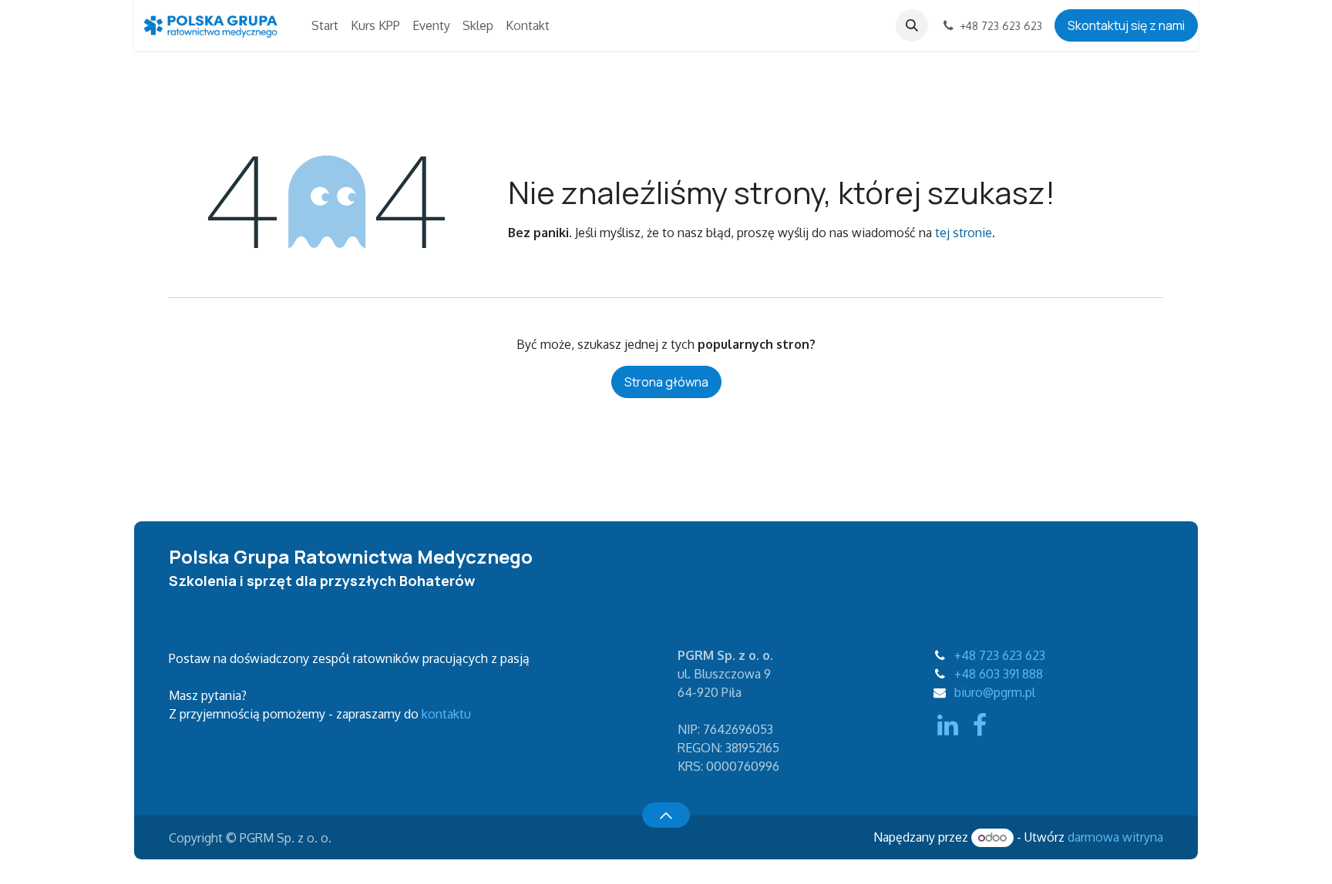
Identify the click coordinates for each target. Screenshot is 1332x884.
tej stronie (963, 232)
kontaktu (446, 714)
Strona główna (666, 381)
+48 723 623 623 (999, 655)
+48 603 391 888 (998, 673)
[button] (912, 25)
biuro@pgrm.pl (994, 692)
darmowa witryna (1115, 837)
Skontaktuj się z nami (1126, 25)
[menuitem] (325, 25)
